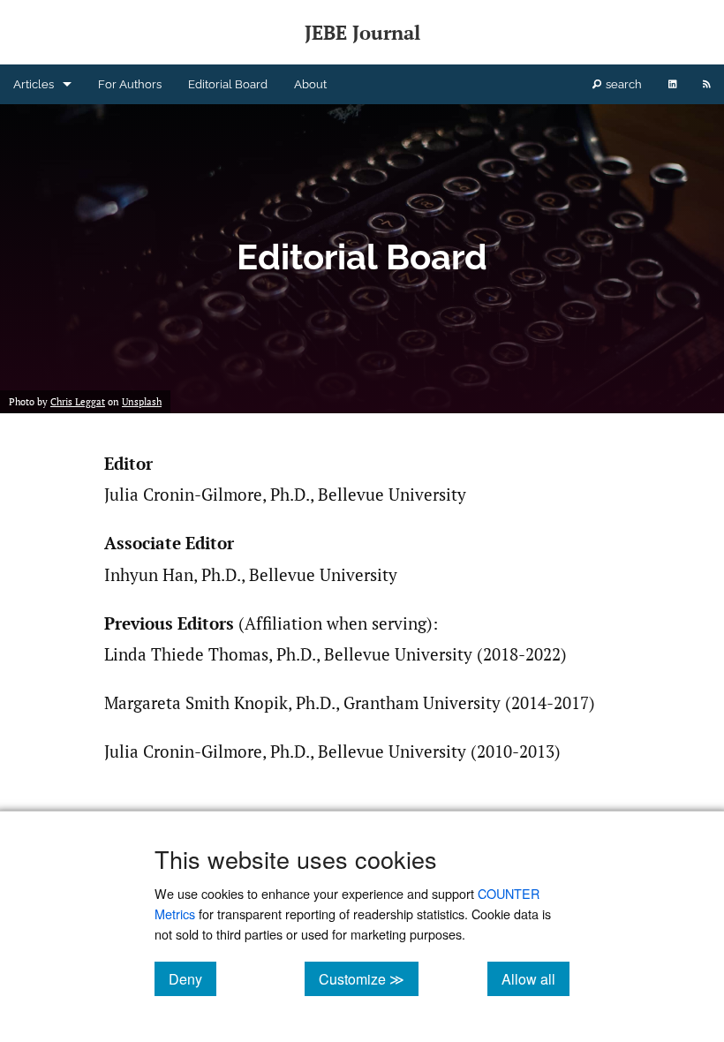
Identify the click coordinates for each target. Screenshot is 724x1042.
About (310, 84)
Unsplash (142, 402)
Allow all (535, 978)
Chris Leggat (77, 402)
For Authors (130, 84)
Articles (33, 84)
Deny (192, 978)
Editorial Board (228, 84)
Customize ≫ (369, 978)
